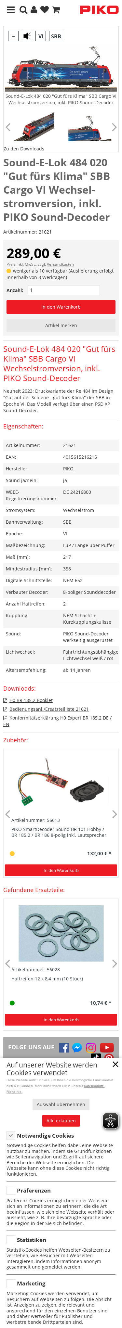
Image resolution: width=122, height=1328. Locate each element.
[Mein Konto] (34, 10)
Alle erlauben (61, 1120)
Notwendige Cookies (45, 1135)
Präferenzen (34, 1190)
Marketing (31, 1283)
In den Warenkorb (61, 307)
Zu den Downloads (24, 149)
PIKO (68, 469)
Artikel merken (61, 325)
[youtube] (107, 1048)
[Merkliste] (44, 10)
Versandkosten (60, 264)
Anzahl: (15, 290)
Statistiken (31, 1240)
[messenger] (77, 1048)
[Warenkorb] (55, 10)
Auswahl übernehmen (61, 1104)
